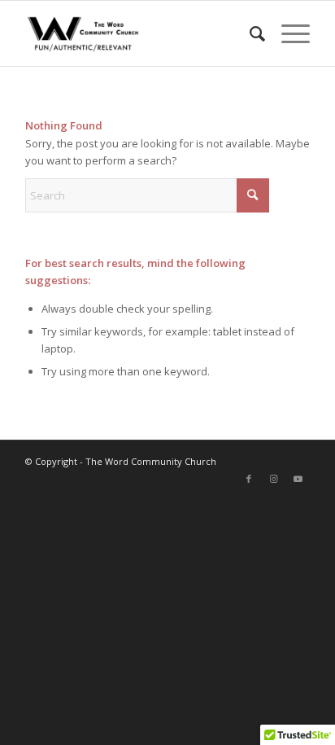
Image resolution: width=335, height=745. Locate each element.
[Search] (249, 33)
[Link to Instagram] (273, 479)
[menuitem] (249, 33)
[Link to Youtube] (297, 479)
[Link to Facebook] (249, 479)
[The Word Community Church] (139, 33)
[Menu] (287, 33)
